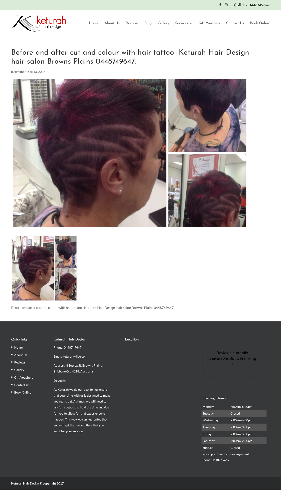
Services (181, 23)
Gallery (163, 23)
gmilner (20, 71)
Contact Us (235, 23)
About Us (112, 23)
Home (94, 23)
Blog (148, 23)
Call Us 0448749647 (252, 5)
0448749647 (72, 347)
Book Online (260, 23)
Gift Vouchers (209, 23)
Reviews (132, 23)
